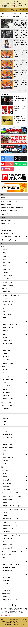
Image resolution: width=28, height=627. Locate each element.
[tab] (15, 13)
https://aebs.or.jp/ (5, 615)
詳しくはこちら (14, 6)
